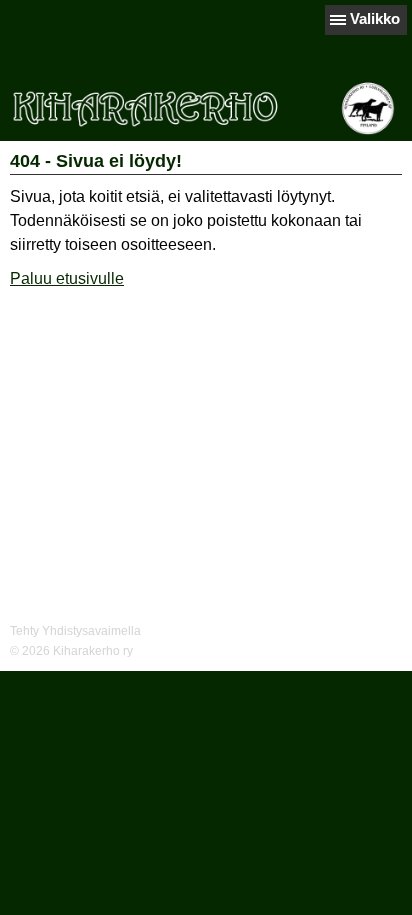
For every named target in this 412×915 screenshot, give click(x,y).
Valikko (375, 18)
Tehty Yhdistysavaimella (75, 631)
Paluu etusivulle (67, 278)
